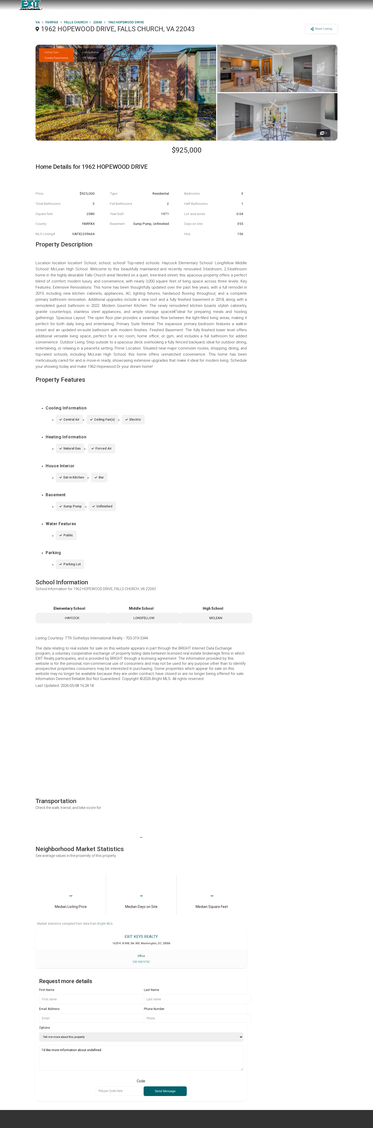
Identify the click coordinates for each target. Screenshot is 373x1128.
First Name (46, 990)
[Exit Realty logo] (30, 5)
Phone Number (154, 1009)
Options (44, 1028)
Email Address (49, 1009)
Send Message (165, 1091)
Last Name (151, 990)
